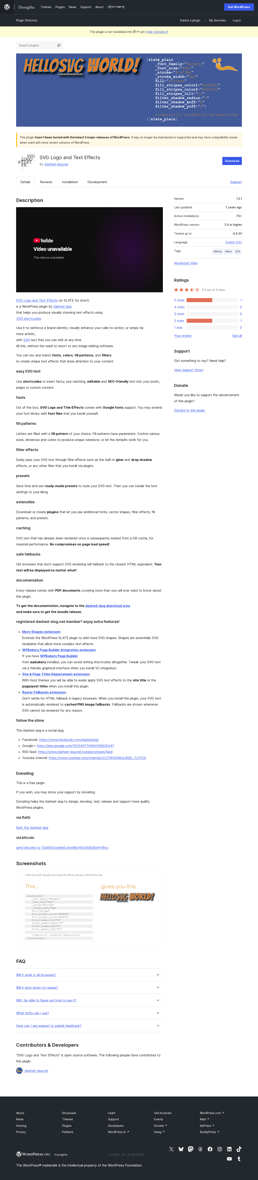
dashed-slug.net (56, 164)
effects (217, 251)
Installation (70, 182)
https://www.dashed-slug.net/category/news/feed (75, 752)
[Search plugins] (59, 45)
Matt (204, 1119)
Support (236, 182)
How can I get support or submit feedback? (48, 1026)
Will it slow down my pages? (37, 988)
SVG (26, 340)
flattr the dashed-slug (32, 828)
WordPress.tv (118, 1132)
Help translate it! (157, 31)
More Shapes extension (41, 632)
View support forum (188, 370)
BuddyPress (210, 1132)
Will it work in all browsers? (36, 975)
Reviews (46, 182)
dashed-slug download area (107, 606)
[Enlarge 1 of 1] (157, 876)
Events (158, 1119)
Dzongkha (61, 1154)
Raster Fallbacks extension (44, 692)
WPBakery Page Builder (59, 656)
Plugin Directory (26, 20)
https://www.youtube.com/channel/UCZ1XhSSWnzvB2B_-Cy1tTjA (97, 758)
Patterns (67, 1132)
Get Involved (162, 1113)
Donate (160, 1125)
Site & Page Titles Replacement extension (55, 674)
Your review (182, 336)
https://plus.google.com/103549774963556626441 (75, 746)
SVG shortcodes (28, 318)
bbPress (207, 1125)
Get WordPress (239, 7)
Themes (67, 1119)
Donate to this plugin (189, 410)
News (20, 1119)
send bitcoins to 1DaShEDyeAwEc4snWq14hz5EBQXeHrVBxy (62, 848)
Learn (111, 1113)
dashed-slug (62, 306)
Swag (159, 1132)
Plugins (67, 1125)
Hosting (21, 1125)
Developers (116, 1125)
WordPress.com (212, 1113)
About (20, 1113)
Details (25, 182)
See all (237, 336)
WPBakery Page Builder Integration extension (58, 650)
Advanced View (186, 263)
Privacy (21, 1132)
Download (232, 161)
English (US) (234, 242)
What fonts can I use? (32, 1013)
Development (97, 182)
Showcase (69, 1113)
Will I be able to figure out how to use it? (46, 1000)
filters (228, 251)
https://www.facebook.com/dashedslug (68, 740)
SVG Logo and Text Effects (37, 300)
